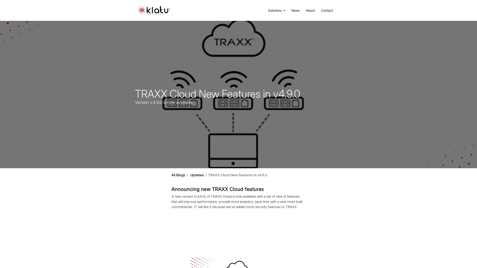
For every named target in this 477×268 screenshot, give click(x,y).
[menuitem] (295, 10)
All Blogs (178, 175)
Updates (197, 175)
